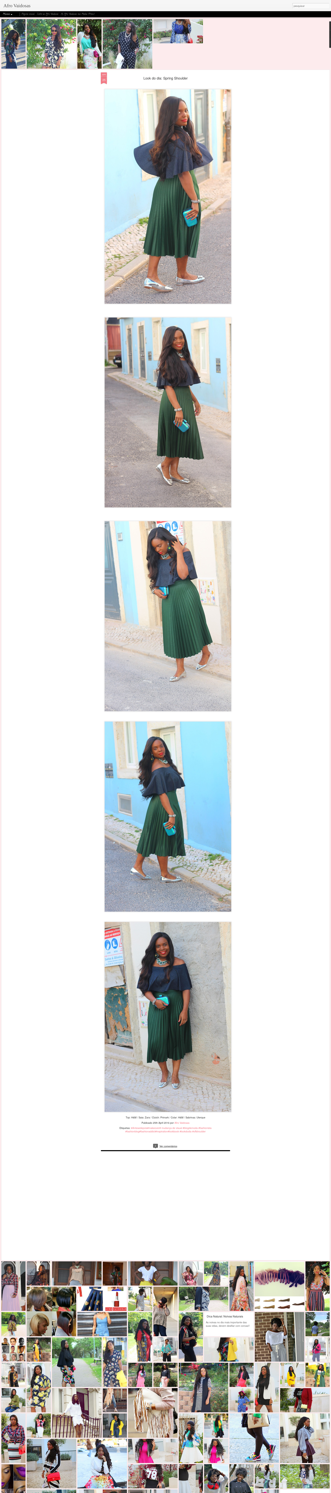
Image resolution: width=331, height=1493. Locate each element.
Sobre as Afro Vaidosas (47, 14)
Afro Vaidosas (181, 1122)
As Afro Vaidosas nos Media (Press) (78, 14)
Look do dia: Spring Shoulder (165, 78)
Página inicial (27, 14)
